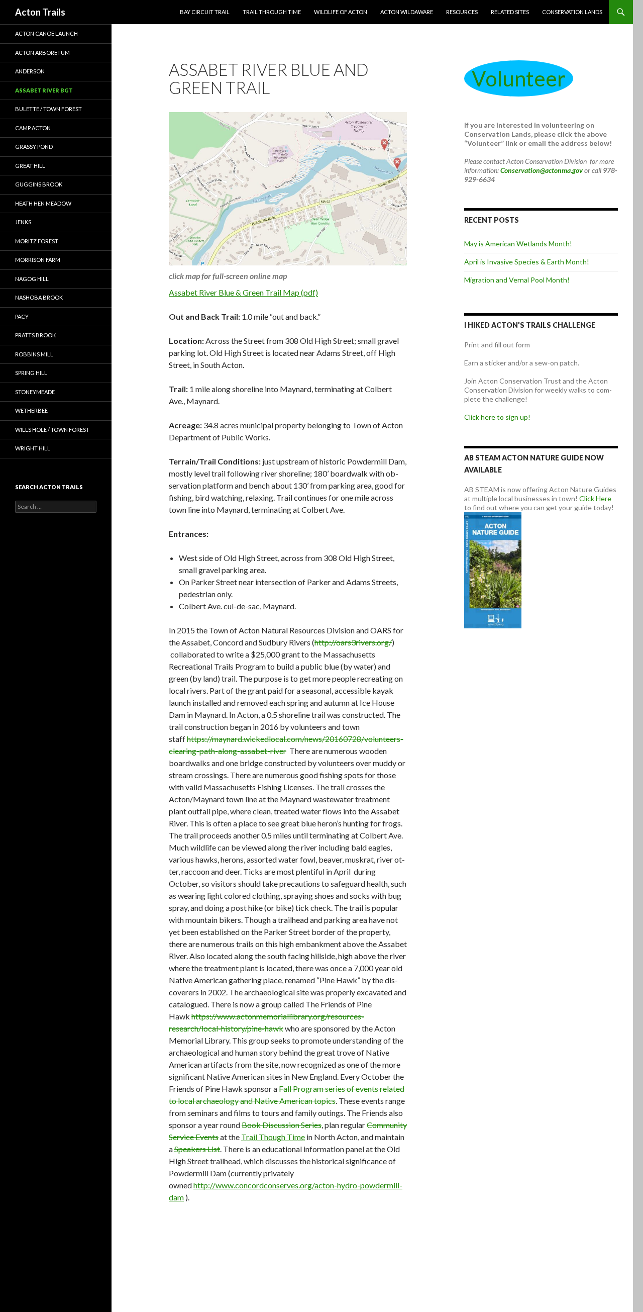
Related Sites (510, 12)
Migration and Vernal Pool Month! (517, 279)
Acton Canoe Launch (46, 33)
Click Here (595, 498)
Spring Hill (31, 372)
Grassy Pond (34, 146)
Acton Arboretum (42, 52)
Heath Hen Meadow (43, 203)
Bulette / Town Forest (48, 109)
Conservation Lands (572, 12)
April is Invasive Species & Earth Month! (526, 261)
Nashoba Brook (39, 297)
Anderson (30, 71)
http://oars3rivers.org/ (353, 642)
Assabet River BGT (44, 90)
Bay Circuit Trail (205, 12)
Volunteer (519, 78)
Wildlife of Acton (340, 12)
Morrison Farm (37, 259)
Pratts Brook (35, 335)
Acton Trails (40, 12)
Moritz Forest (36, 241)
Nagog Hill (32, 278)
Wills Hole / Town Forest (52, 429)
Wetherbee (31, 410)
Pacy (22, 316)
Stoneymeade (35, 392)
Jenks (23, 222)
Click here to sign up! (497, 417)
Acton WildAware (406, 12)
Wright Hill (32, 448)
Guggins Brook (38, 184)
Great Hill (30, 165)
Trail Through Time (272, 12)
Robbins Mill (34, 354)
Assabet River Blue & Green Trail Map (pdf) (243, 292)
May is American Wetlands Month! (518, 243)
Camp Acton (33, 128)
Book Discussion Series (282, 1125)
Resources (462, 12)
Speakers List (197, 1149)
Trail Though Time (273, 1137)
